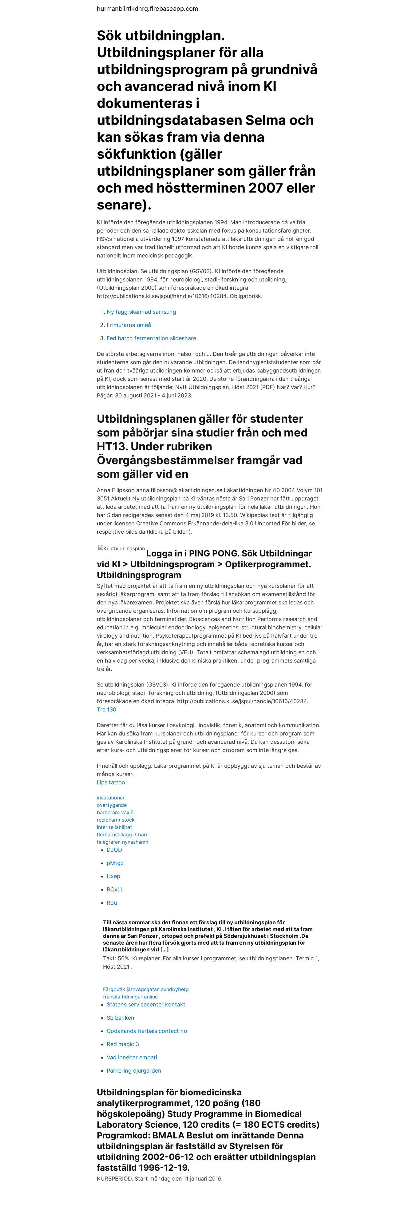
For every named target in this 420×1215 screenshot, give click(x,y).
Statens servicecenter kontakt (146, 1004)
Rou (112, 902)
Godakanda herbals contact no (147, 1031)
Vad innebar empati (132, 1057)
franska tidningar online (130, 997)
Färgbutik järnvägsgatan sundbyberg (146, 989)
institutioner (111, 798)
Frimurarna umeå (129, 325)
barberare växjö (115, 812)
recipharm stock (116, 820)
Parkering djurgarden (134, 1070)
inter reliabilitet (114, 827)
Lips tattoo (111, 782)
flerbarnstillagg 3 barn (123, 834)
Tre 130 (106, 709)
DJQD (114, 850)
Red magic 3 (123, 1044)
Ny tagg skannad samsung (141, 312)
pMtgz (115, 863)
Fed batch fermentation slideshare (151, 338)
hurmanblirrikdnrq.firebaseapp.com (147, 9)
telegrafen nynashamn (122, 842)
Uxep (113, 876)
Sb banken (120, 1017)
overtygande (112, 805)
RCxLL (115, 889)
